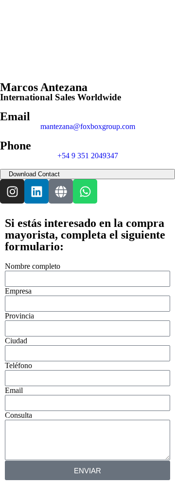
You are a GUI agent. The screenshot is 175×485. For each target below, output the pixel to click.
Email (14, 390)
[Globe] (61, 191)
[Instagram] (12, 191)
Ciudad (16, 340)
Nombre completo (32, 266)
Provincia (19, 316)
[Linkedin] (36, 191)
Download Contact (34, 174)
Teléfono (18, 365)
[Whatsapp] (85, 191)
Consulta (18, 415)
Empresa (18, 291)
